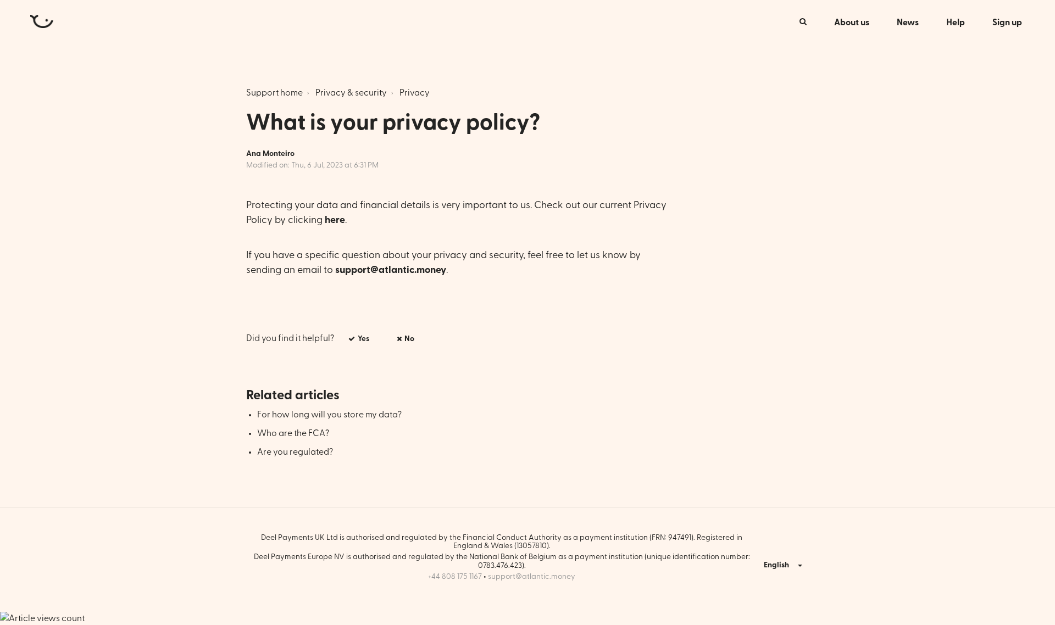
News (908, 22)
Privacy (414, 92)
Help (955, 22)
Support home (274, 92)
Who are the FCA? (293, 433)
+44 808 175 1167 (455, 577)
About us (851, 22)
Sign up (1007, 22)
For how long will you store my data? (329, 414)
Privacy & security (351, 92)
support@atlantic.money (531, 577)
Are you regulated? (295, 452)
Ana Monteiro (270, 154)
